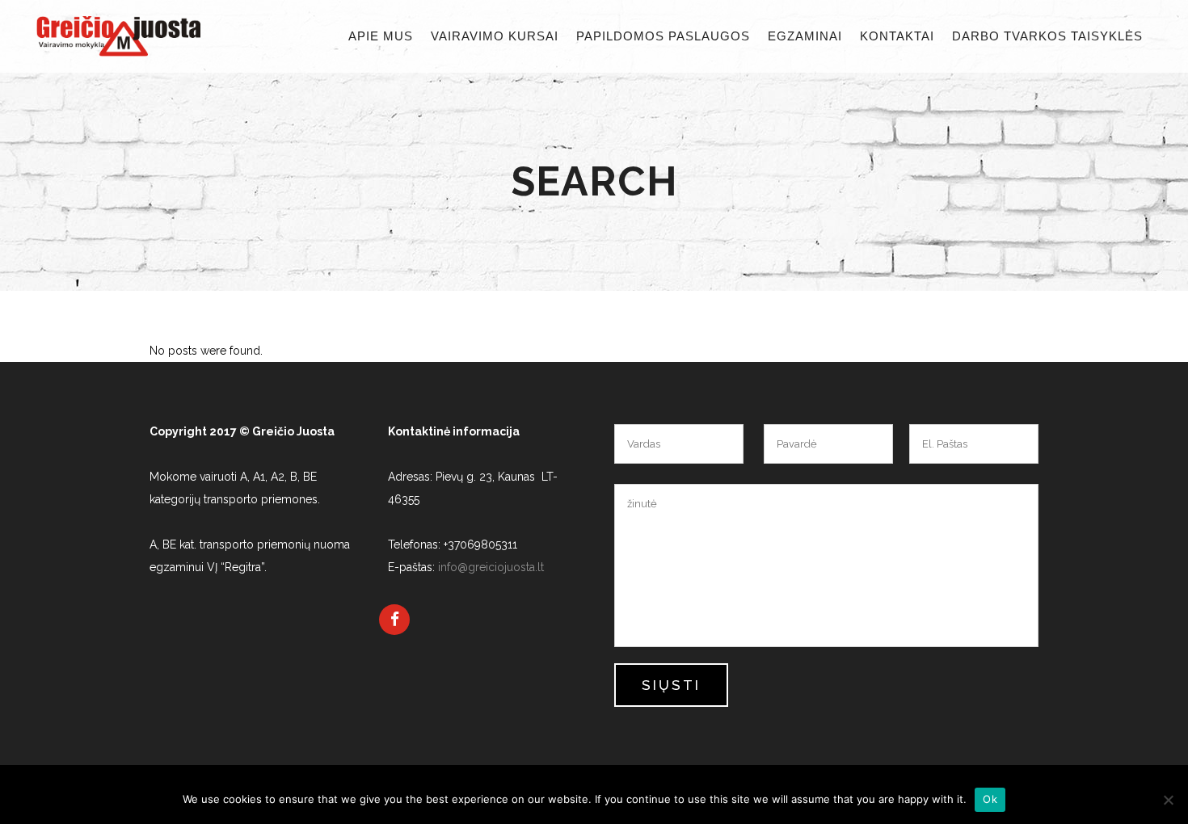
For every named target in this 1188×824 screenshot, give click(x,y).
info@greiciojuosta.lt (491, 567)
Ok (990, 798)
